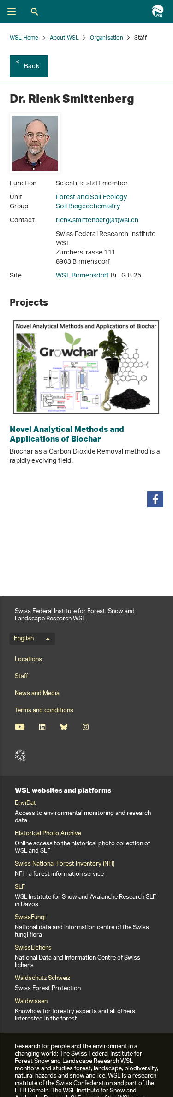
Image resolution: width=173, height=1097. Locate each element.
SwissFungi (30, 917)
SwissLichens (33, 948)
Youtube (19, 727)
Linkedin (42, 727)
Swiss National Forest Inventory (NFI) (64, 864)
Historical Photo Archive (48, 833)
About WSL (64, 38)
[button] (155, 499)
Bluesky (64, 727)
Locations (28, 659)
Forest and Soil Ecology (91, 197)
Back (31, 66)
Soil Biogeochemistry (88, 207)
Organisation (106, 38)
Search (34, 11)
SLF (20, 755)
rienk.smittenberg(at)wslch (97, 220)
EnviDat (25, 803)
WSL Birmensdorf (83, 276)
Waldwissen (31, 1001)
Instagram (85, 727)
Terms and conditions (44, 710)
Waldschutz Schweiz (42, 978)
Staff (21, 676)
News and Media (37, 693)
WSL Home (24, 38)
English (24, 639)
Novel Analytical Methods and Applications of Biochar (67, 433)
